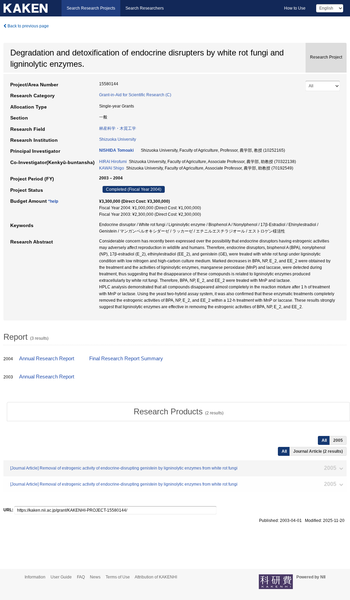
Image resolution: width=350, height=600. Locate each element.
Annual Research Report (46, 358)
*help (53, 201)
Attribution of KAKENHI (156, 577)
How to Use (295, 8)
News (95, 577)
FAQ (81, 577)
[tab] (178, 411)
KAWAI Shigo (111, 168)
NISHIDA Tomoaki (116, 150)
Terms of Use (118, 577)
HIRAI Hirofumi (113, 161)
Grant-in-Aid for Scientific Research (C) (135, 94)
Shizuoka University (117, 139)
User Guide (61, 577)
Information (35, 577)
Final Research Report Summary (126, 358)
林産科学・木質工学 (117, 128)
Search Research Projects (91, 8)
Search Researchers (144, 8)
